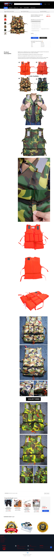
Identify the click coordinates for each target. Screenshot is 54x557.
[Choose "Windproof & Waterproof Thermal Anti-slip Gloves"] (11, 500)
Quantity (32, 33)
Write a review (47, 493)
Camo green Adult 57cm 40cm (36, 23)
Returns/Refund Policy (3, 538)
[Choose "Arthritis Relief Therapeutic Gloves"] (20, 500)
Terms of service (28, 555)
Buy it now (43, 37)
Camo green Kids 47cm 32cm (36, 21)
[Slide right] (27, 24)
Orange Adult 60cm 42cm (35, 30)
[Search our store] (41, 4)
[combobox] (28, 4)
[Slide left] (7, 24)
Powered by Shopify (29, 554)
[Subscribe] (51, 547)
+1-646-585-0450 (40, 0)
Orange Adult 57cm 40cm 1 (45, 28)
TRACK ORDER (2, 540)
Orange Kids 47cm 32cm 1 (35, 28)
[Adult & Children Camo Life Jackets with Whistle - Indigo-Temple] (5, 15)
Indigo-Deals (25, 554)
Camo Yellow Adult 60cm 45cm (36, 26)
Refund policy (25, 555)
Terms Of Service (2, 539)
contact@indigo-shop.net (47, 0)
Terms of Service (2, 541)
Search (1, 537)
